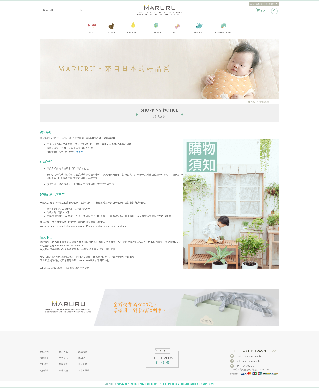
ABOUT (92, 32)
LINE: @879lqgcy (245, 366)
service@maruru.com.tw (249, 356)
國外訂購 (82, 364)
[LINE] (168, 363)
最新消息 (44, 358)
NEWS (111, 32)
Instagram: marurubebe (248, 361)
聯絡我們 (63, 370)
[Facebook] (156, 363)
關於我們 (44, 351)
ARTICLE (198, 32)
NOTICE (177, 32)
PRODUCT (133, 32)
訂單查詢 (257, 4)
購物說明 (82, 358)
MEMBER (156, 32)
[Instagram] (162, 363)
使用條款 (44, 364)
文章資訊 (63, 358)
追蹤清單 (63, 364)
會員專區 (63, 351)
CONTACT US (223, 32)
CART (268, 11)
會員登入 (273, 4)
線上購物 (82, 351)
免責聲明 (44, 370)
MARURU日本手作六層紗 (159, 10)
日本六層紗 (83, 370)
